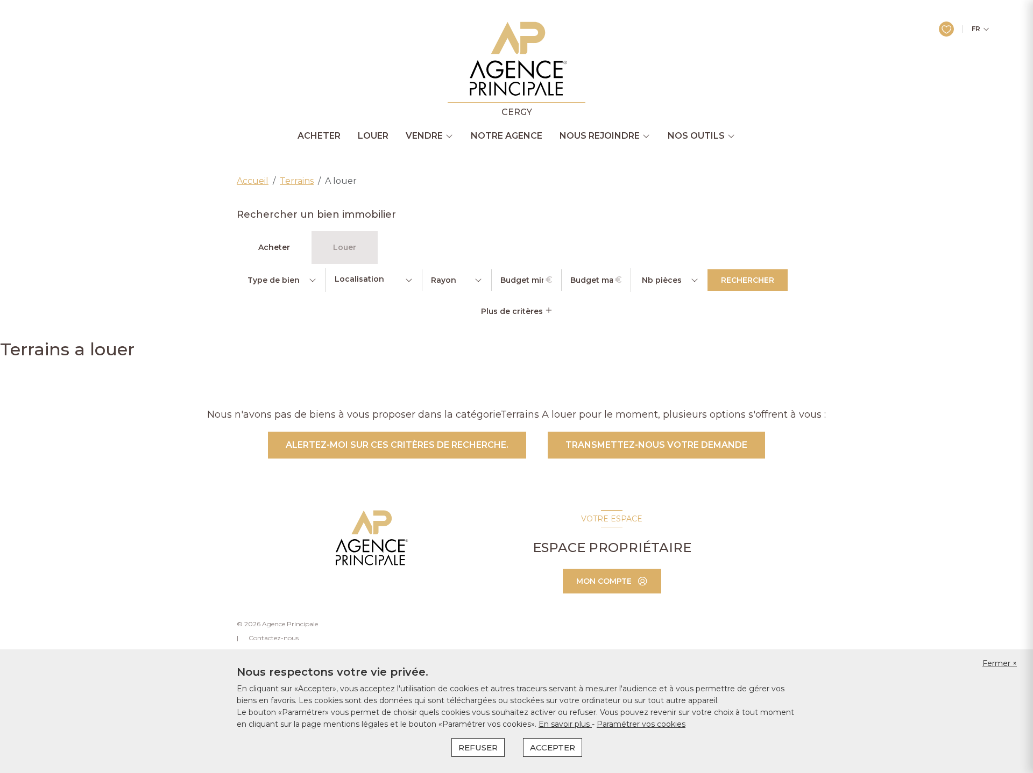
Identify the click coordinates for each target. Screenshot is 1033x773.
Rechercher (747, 280)
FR (976, 29)
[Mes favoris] (946, 29)
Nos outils (696, 136)
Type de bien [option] (273, 280)
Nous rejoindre (600, 136)
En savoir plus (565, 724)
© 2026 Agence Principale (277, 624)
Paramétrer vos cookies (641, 724)
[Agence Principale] (370, 538)
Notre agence (506, 136)
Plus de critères (513, 311)
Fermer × (999, 663)
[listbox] (281, 280)
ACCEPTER (552, 747)
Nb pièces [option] (662, 280)
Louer (373, 136)
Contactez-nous (274, 638)
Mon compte (604, 581)
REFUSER (478, 747)
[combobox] (374, 280)
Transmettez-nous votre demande (656, 445)
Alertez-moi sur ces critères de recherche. (397, 445)
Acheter (319, 136)
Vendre (424, 136)
